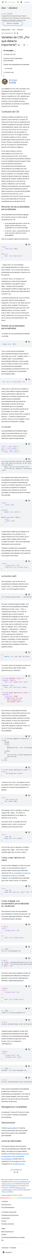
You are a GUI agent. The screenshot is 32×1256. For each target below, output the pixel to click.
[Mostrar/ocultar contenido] (15, 51)
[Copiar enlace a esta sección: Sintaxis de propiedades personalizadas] (18, 328)
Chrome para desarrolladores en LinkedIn (13, 1237)
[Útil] (14, 33)
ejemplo (10, 1128)
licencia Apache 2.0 (13, 1185)
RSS (2, 1240)
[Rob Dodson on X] (10, 83)
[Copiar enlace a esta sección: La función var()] (18, 576)
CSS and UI (13, 8)
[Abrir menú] (3, 2)
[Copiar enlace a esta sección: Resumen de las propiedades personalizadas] (18, 209)
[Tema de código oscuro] (26, 244)
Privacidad (13, 1247)
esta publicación (19, 315)
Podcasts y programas (7, 1224)
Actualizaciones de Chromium (10, 1215)
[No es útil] (17, 33)
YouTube (3, 1234)
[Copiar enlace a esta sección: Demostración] (17, 1123)
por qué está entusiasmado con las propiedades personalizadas (15, 1156)
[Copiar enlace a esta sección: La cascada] (12, 427)
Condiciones (4, 1247)
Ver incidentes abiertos (7, 1207)
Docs (3, 8)
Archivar (3, 1221)
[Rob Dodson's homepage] (15, 83)
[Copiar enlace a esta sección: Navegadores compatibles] (29, 1107)
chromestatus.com (18, 1164)
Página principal (5, 29)
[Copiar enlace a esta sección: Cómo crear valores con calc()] (8, 860)
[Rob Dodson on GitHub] (12, 83)
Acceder (27, 2)
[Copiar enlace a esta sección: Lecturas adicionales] (23, 1141)
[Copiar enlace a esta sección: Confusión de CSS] (21, 112)
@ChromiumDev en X (7, 1231)
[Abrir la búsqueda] (18, 2)
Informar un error (6, 1204)
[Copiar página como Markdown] (24, 45)
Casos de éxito (5, 1218)
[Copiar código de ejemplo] (29, 244)
